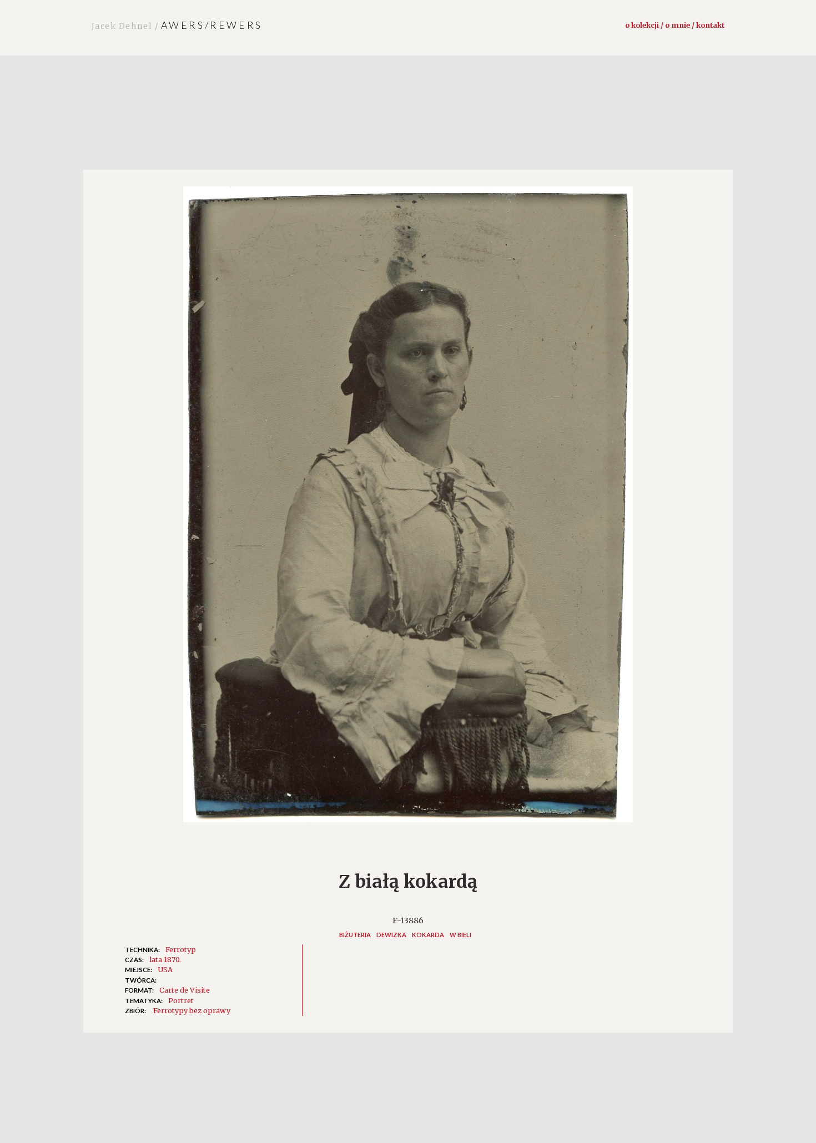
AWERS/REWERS (177, 25)
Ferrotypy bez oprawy (191, 1010)
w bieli (460, 934)
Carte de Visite (184, 989)
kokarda (428, 934)
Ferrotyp (180, 949)
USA (165, 969)
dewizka (391, 934)
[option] (408, 509)
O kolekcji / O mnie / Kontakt (674, 25)
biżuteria (355, 934)
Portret (181, 1000)
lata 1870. (165, 959)
